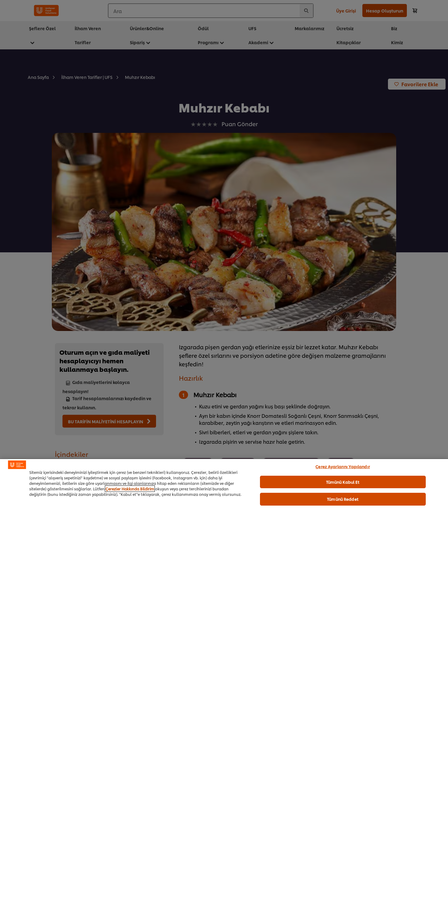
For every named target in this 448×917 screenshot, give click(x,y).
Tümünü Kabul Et (343, 481)
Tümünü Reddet (342, 499)
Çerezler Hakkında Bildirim (129, 488)
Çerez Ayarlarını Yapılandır (342, 466)
